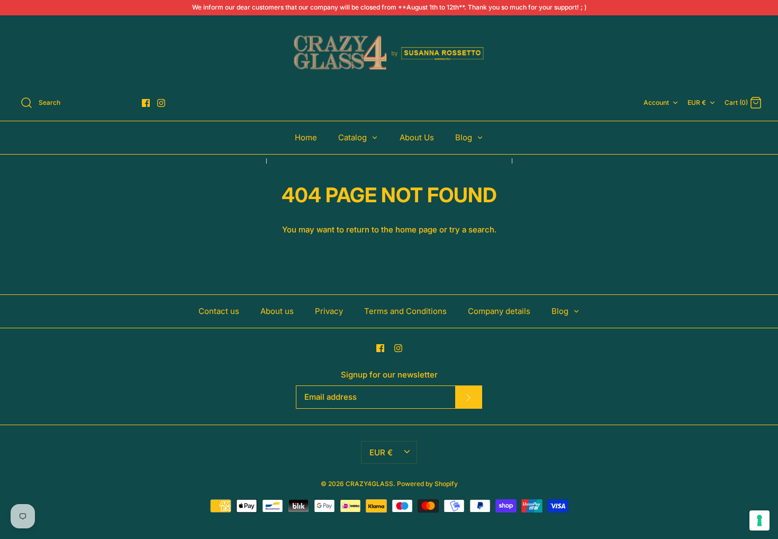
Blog (464, 137)
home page (416, 229)
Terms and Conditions (405, 311)
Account (656, 102)
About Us (417, 137)
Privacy (329, 311)
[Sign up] (468, 397)
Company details (499, 311)
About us (277, 311)
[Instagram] (161, 103)
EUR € (696, 102)
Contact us (218, 311)
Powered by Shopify (427, 484)
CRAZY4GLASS (369, 484)
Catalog (353, 137)
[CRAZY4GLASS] (389, 53)
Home (306, 137)
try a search (471, 229)
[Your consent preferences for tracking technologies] (759, 520)
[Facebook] (146, 103)
